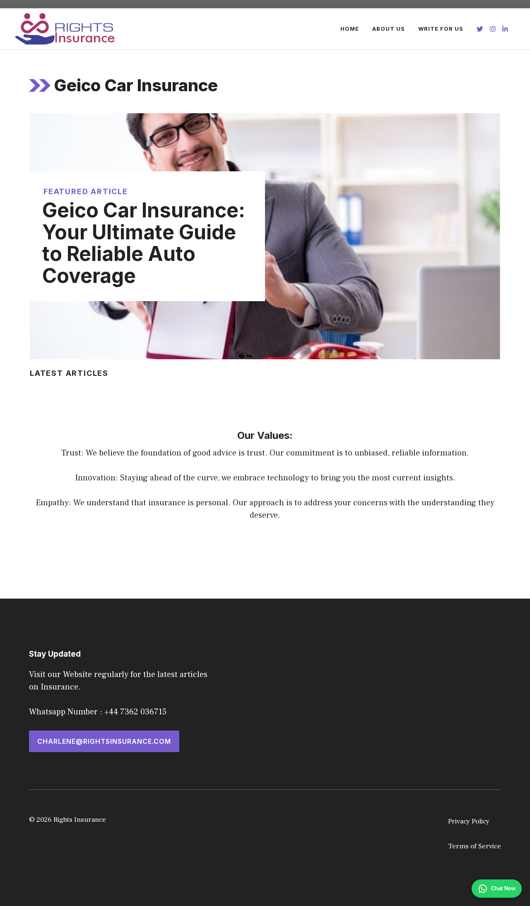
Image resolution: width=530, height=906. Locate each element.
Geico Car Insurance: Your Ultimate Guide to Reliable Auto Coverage (143, 243)
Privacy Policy (468, 821)
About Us (388, 28)
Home (349, 28)
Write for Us (440, 28)
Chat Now (503, 888)
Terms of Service (474, 846)
